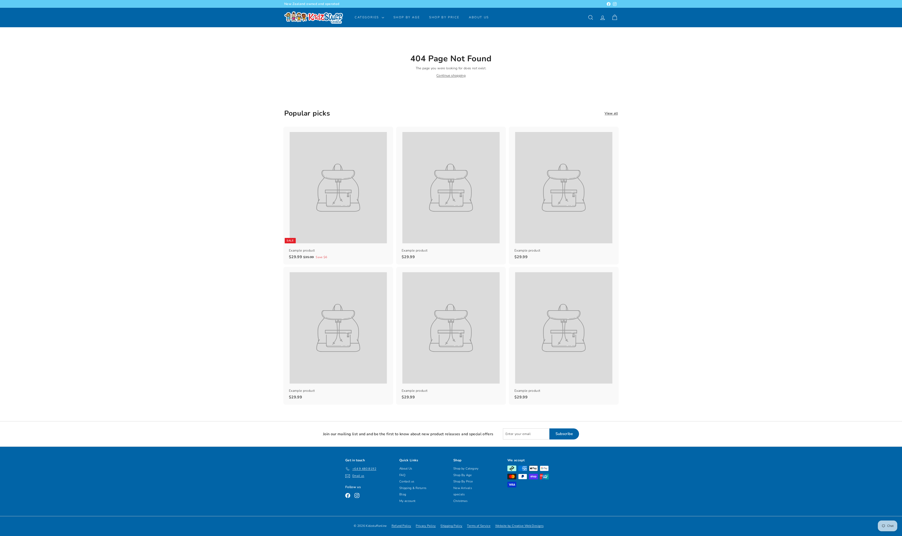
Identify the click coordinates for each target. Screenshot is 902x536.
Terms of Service (478, 526)
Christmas (460, 501)
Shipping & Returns (412, 488)
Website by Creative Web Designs (519, 526)
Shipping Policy (451, 526)
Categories (368, 17)
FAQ (402, 475)
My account (407, 501)
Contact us (406, 481)
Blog (402, 494)
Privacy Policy (426, 526)
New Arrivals (462, 488)
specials (459, 494)
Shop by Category (466, 468)
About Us (479, 17)
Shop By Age (462, 475)
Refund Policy (401, 526)
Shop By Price (444, 17)
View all (611, 113)
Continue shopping (451, 75)
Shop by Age (406, 17)
